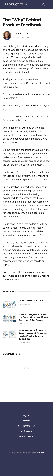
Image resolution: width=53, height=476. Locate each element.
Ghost (41, 452)
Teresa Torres (20, 33)
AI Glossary (26, 431)
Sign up (26, 415)
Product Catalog (26, 436)
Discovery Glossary (27, 426)
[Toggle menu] (49, 4)
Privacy (26, 420)
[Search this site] (43, 4)
